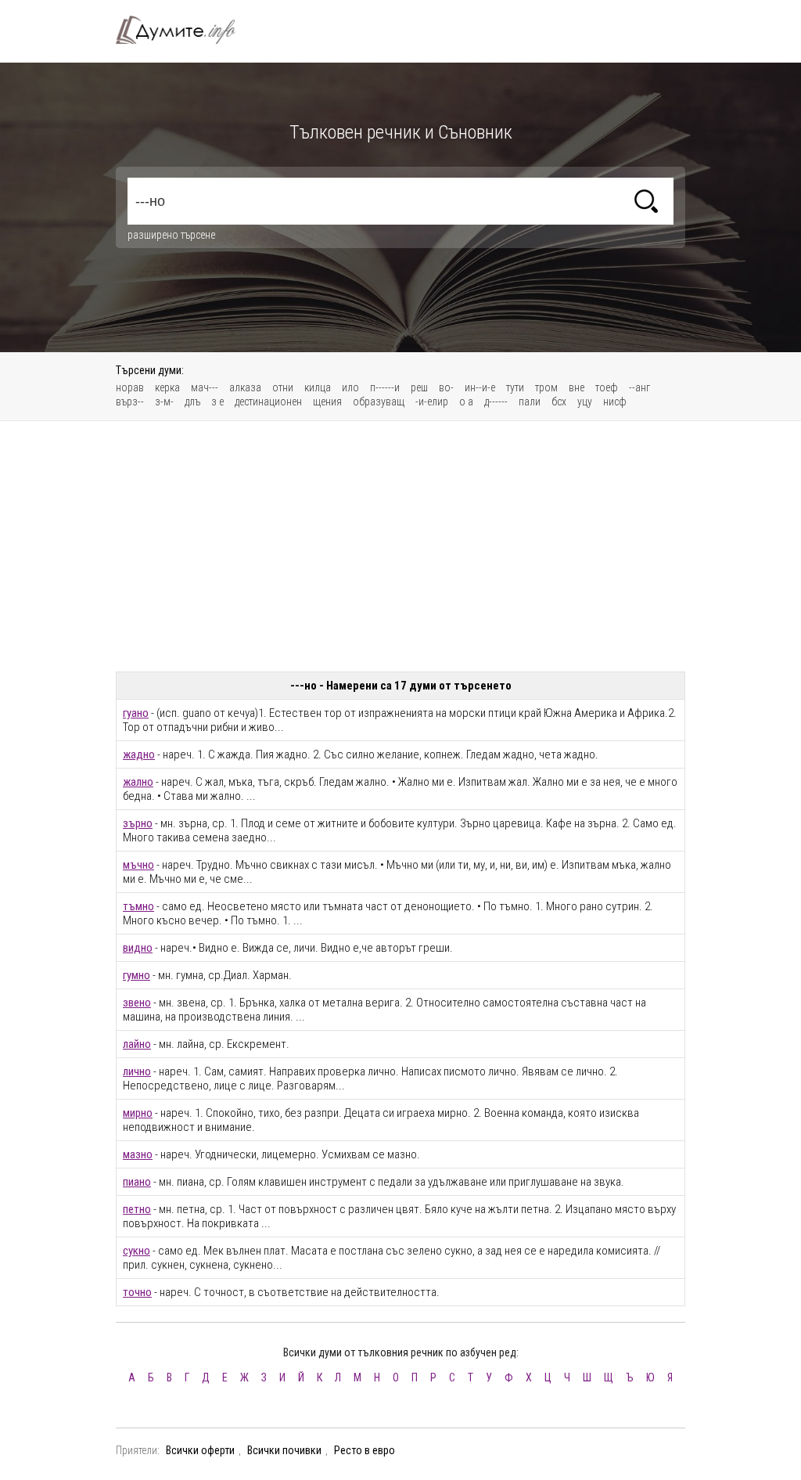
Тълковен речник (184, 30)
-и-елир (431, 401)
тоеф (606, 387)
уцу (584, 401)
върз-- (130, 401)
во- (446, 387)
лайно (137, 1044)
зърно (138, 823)
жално (138, 782)
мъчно (138, 865)
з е (217, 401)
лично (137, 1071)
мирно (138, 1113)
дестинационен (268, 401)
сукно (136, 1251)
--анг (639, 387)
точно (137, 1292)
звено (137, 1003)
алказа (245, 387)
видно (138, 948)
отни (282, 387)
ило (350, 387)
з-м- (164, 401)
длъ (192, 401)
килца (317, 387)
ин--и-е (480, 387)
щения (327, 401)
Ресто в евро (364, 1450)
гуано (136, 713)
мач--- (204, 387)
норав (130, 387)
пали (530, 401)
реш (419, 387)
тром (546, 387)
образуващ (378, 401)
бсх (558, 401)
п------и (385, 387)
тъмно (138, 906)
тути (515, 387)
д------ (496, 401)
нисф (615, 401)
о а (466, 401)
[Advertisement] (400, 546)
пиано (137, 1182)
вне (576, 387)
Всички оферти (200, 1450)
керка (167, 387)
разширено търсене (171, 235)
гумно (136, 975)
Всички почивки (284, 1450)
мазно (138, 1154)
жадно (139, 754)
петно (137, 1209)
